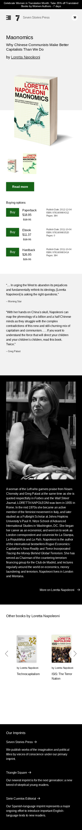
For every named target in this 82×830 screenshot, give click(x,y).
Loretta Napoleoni (25, 57)
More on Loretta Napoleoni (57, 590)
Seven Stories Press (36, 17)
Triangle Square (16, 772)
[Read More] (20, 186)
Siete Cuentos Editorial (21, 798)
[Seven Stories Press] (17, 18)
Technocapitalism (28, 674)
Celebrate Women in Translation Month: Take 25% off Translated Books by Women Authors (41, 5)
